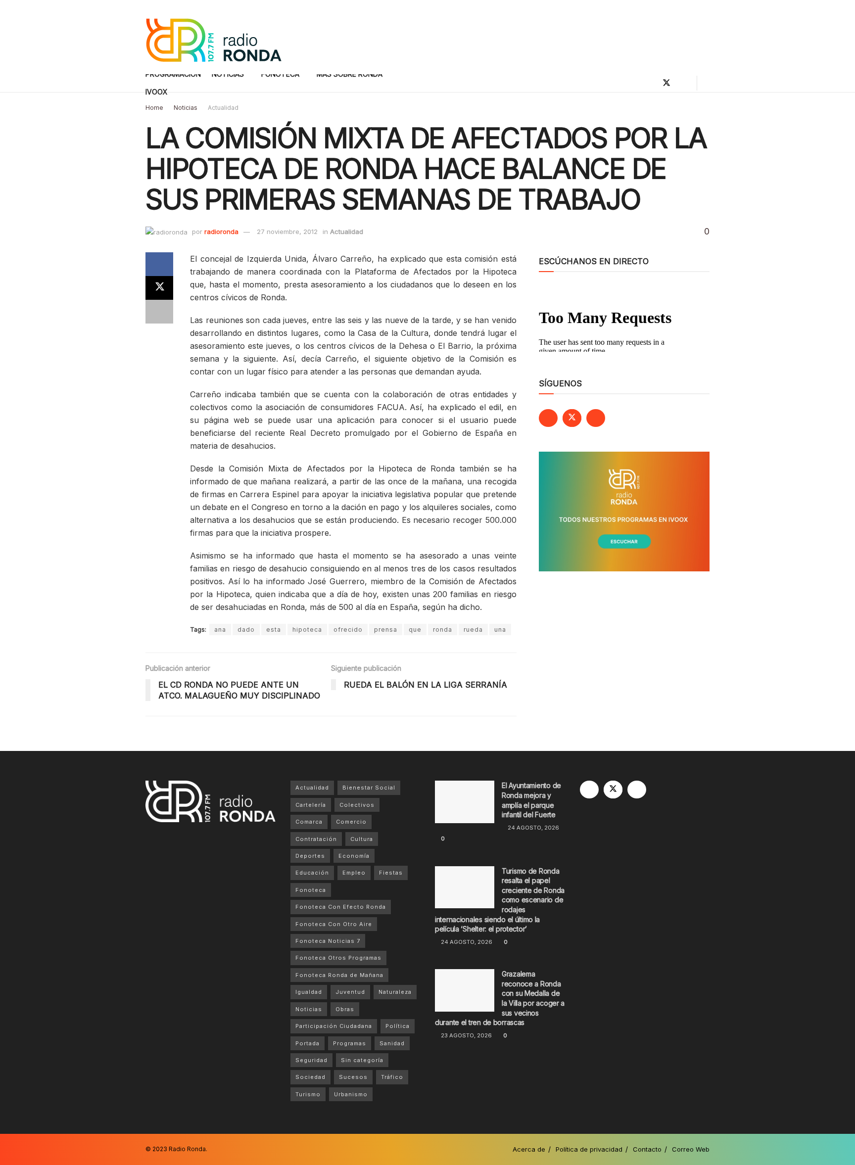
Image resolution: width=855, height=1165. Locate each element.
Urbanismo (351, 1094)
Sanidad (392, 1043)
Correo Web (691, 1149)
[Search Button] (706, 83)
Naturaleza (395, 991)
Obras (344, 1009)
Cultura (361, 839)
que (415, 629)
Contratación (316, 839)
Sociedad (310, 1076)
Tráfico (392, 1076)
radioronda (221, 231)
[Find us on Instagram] (683, 83)
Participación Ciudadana (333, 1026)
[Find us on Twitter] (666, 83)
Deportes (310, 855)
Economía (354, 855)
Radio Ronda (187, 1149)
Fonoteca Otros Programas (338, 957)
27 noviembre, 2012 (287, 231)
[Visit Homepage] (213, 37)
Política (397, 1026)
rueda (473, 629)
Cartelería (310, 804)
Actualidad (223, 107)
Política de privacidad (589, 1149)
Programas (349, 1043)
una (500, 629)
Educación (312, 872)
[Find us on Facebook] (650, 83)
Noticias (185, 107)
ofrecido (348, 629)
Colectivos (357, 804)
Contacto (647, 1149)
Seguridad (311, 1060)
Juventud (350, 991)
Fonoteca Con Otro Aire (333, 924)
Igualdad (308, 991)
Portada (307, 1043)
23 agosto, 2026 (465, 1035)
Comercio (351, 821)
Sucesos (353, 1076)
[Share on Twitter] (159, 288)
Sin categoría (362, 1060)
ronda (442, 629)
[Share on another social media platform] (159, 312)
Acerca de (529, 1149)
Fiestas (391, 872)
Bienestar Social (368, 787)
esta (273, 629)
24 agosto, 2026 (532, 827)
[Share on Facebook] (159, 264)
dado (246, 629)
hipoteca (307, 629)
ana (220, 629)
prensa (385, 629)
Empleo (354, 872)
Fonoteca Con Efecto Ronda (340, 906)
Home (154, 107)
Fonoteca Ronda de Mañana (339, 975)
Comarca (309, 821)
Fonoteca (310, 889)
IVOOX (156, 92)
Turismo (308, 1094)
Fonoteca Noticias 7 (327, 940)
